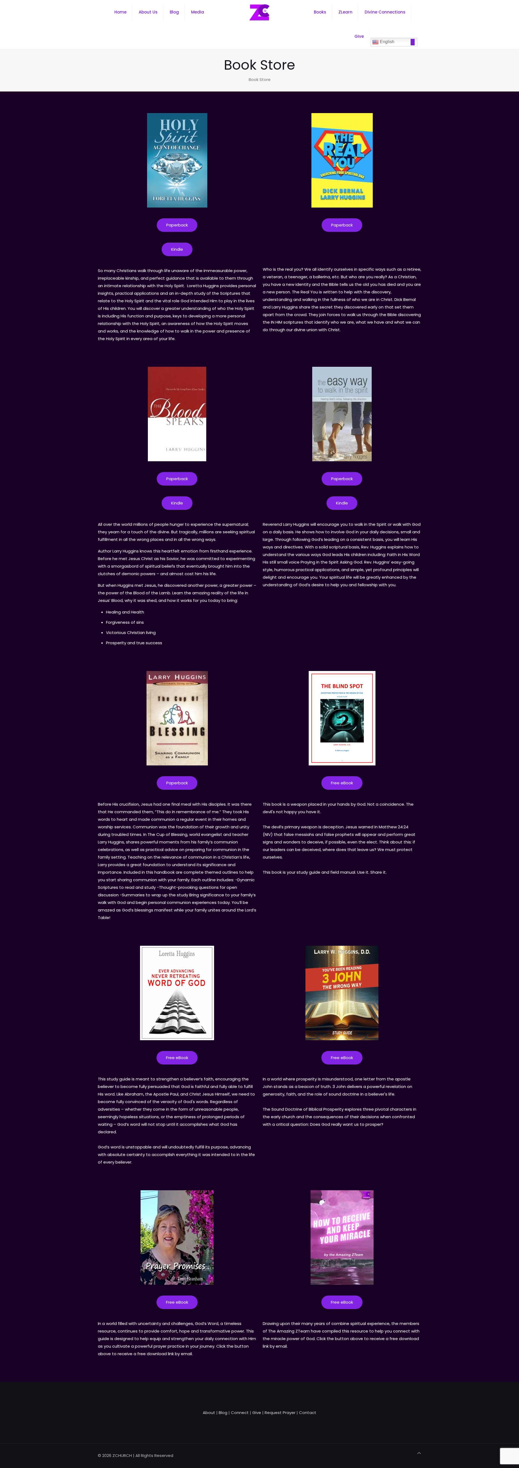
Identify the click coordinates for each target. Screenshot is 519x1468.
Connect (240, 1412)
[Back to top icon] (419, 1453)
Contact (307, 1412)
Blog (223, 1412)
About (209, 1412)
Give (256, 1412)
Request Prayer (280, 1412)
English (386, 41)
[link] (177, 160)
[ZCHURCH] (259, 12)
